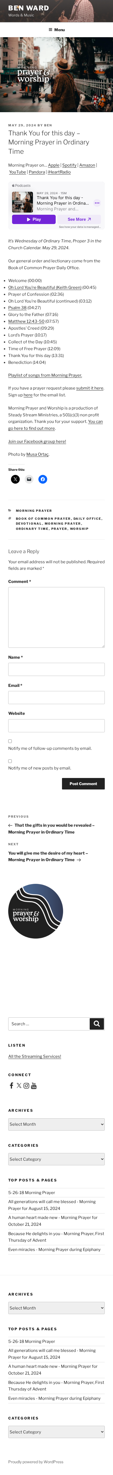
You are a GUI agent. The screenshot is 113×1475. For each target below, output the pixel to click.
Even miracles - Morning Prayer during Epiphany (54, 1249)
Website (16, 713)
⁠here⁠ (28, 395)
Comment (19, 581)
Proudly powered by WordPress (35, 1461)
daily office (87, 519)
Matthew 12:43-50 (26, 321)
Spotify (69, 165)
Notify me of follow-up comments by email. (50, 748)
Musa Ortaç (37, 454)
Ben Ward (28, 8)
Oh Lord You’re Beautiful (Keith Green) (44, 287)
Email (15, 685)
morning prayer (34, 511)
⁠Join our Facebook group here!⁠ (37, 441)
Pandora (37, 172)
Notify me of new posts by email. (39, 768)
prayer (59, 529)
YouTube (17, 172)
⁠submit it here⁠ (89, 388)
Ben (48, 125)
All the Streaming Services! (34, 1056)
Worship (79, 529)
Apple (54, 165)
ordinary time (32, 529)
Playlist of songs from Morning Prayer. (45, 375)
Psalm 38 (17, 307)
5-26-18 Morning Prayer (31, 1192)
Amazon (87, 165)
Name (15, 657)
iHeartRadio (59, 172)
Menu (59, 29)
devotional (29, 523)
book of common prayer (43, 519)
